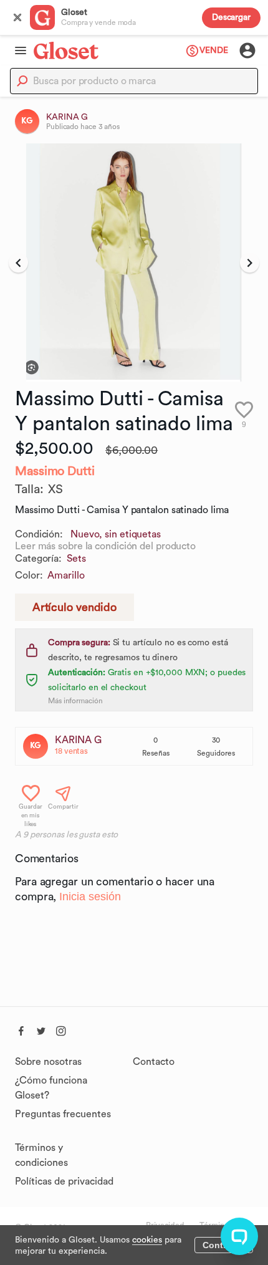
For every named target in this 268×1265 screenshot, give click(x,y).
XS (55, 489)
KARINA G (78, 740)
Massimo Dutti (55, 471)
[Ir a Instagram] (61, 1029)
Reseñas (156, 753)
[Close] (17, 17)
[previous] (18, 262)
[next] (249, 262)
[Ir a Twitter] (41, 1029)
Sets (76, 559)
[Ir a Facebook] (21, 1029)
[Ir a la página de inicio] (66, 50)
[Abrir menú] (17, 50)
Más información (75, 701)
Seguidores (216, 753)
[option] (134, 262)
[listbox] (134, 262)
